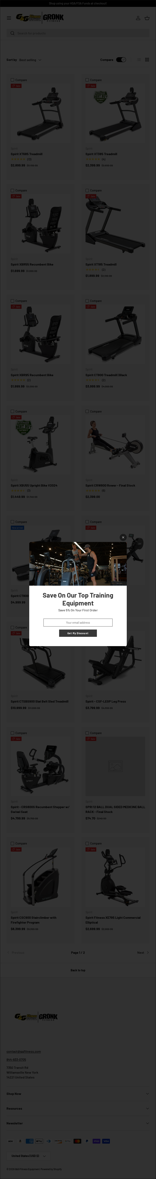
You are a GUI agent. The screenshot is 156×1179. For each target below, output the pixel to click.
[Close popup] (123, 537)
